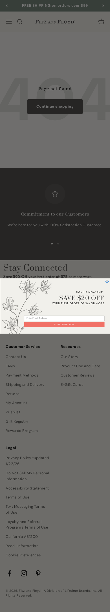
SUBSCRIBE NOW (64, 324)
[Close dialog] (106, 281)
